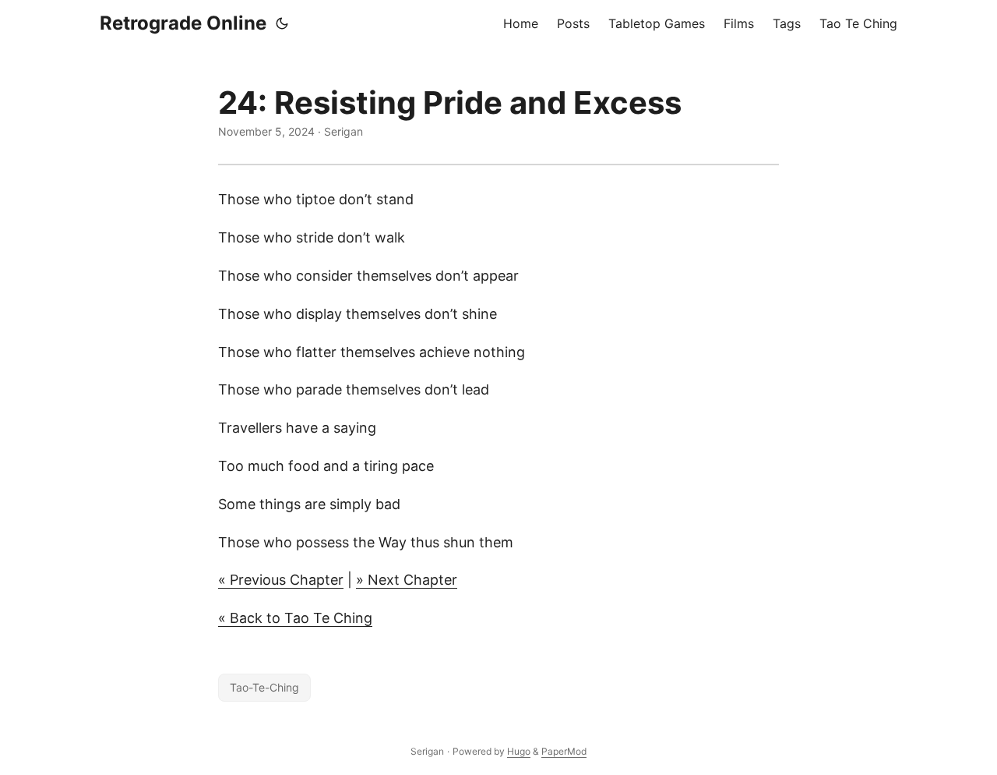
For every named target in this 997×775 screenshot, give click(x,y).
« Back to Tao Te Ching (295, 618)
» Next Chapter (406, 580)
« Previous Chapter (280, 580)
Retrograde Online (183, 23)
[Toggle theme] (282, 23)
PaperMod (564, 751)
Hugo (518, 751)
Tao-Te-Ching (264, 687)
